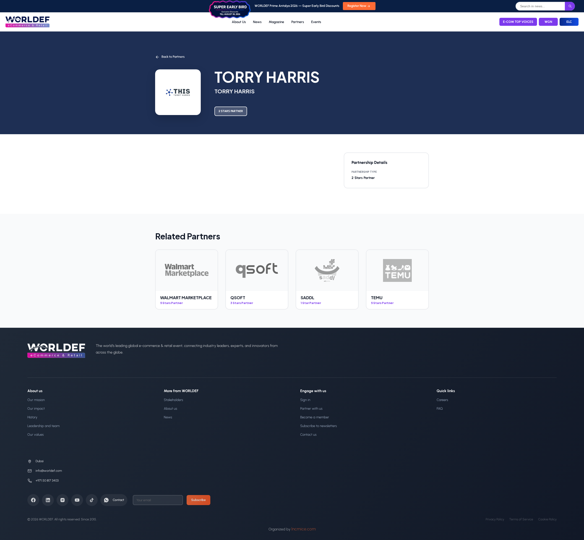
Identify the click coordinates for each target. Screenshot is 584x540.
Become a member (314, 417)
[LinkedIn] (48, 500)
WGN (548, 22)
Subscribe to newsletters (318, 426)
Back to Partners (173, 57)
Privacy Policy (495, 519)
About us (170, 408)
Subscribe (198, 500)
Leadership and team (43, 426)
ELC (569, 22)
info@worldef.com (49, 471)
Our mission (36, 400)
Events (316, 22)
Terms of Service (521, 519)
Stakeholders (173, 400)
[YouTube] (77, 500)
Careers (442, 400)
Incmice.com (303, 529)
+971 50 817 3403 (47, 480)
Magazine (276, 22)
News (257, 22)
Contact (118, 500)
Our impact (36, 408)
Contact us (308, 435)
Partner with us (311, 408)
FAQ (440, 408)
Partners (297, 22)
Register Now (356, 6)
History (32, 417)
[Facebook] (33, 500)
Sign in (305, 400)
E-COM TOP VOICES (518, 22)
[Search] (570, 6)
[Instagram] (62, 500)
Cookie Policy (547, 519)
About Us (239, 22)
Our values (35, 435)
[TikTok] (92, 500)
